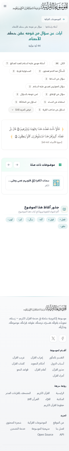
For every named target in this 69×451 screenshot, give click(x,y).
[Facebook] (62, 338)
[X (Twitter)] (53, 338)
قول (51, 219)
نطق (62, 226)
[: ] (52, 142)
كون (10, 219)
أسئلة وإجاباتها (51, 27)
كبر (20, 219)
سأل (30, 219)
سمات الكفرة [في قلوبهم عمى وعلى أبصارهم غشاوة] (30, 181)
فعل (62, 219)
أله (40, 219)
